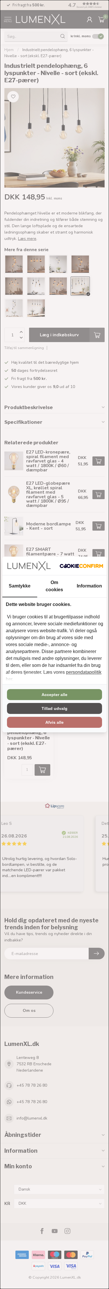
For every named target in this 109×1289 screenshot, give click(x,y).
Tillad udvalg (54, 708)
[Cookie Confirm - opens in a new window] (81, 566)
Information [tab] (89, 585)
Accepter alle (54, 694)
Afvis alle (54, 722)
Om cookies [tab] (54, 586)
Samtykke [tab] (20, 585)
